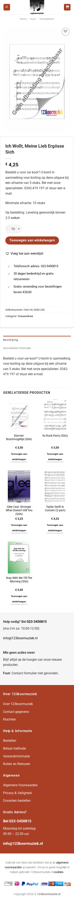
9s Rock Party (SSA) (55, 435)
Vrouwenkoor (46, 19)
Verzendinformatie (16, 756)
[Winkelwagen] (67, 7)
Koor (33, 19)
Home (23, 19)
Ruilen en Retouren (16, 764)
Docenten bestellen (17, 801)
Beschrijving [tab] (10, 339)
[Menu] (6, 7)
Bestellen (9, 741)
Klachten (9, 719)
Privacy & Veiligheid (17, 793)
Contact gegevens (16, 712)
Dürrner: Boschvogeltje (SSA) (19, 437)
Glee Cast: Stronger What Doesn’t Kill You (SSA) (19, 510)
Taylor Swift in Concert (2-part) (55, 508)
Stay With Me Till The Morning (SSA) (19, 579)
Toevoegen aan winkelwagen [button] (19, 457)
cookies (58, 872)
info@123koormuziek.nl (20, 638)
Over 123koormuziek (18, 704)
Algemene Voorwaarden (20, 785)
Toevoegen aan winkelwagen (32, 240)
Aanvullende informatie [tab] (17, 348)
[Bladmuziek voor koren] (37, 7)
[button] (24, 253)
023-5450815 (37, 622)
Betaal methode (14, 748)
